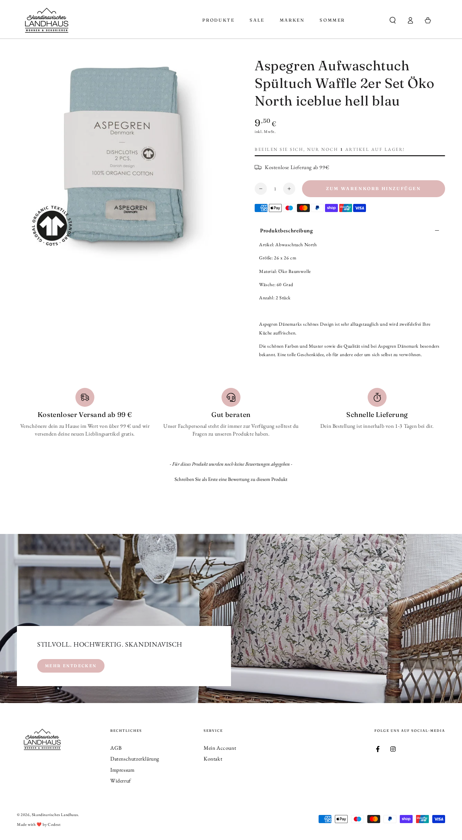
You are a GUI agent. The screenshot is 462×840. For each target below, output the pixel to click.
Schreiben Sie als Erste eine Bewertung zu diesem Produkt (231, 479)
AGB (116, 747)
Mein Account (220, 747)
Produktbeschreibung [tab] (286, 230)
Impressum (122, 769)
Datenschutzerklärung (134, 758)
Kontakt (213, 758)
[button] (392, 20)
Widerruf (120, 780)
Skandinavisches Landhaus (55, 814)
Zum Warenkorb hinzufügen (373, 188)
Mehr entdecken (71, 665)
